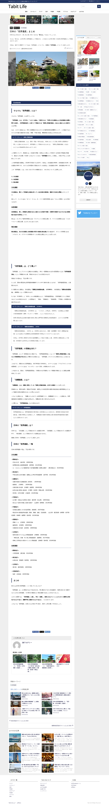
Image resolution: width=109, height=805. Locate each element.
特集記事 (42, 785)
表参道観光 (81, 94)
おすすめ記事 (43, 787)
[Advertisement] (41, 94)
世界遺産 (24, 27)
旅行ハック (16, 27)
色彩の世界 (81, 124)
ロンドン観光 (90, 124)
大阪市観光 (81, 139)
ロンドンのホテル (83, 154)
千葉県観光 (95, 115)
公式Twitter (73, 785)
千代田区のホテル (83, 130)
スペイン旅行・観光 (94, 89)
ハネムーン (89, 133)
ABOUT (88, 199)
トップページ (43, 790)
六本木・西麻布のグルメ (91, 109)
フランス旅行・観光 (83, 145)
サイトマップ (43, 783)
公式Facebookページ (76, 783)
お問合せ (73, 787)
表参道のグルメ (90, 100)
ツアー (80, 127)
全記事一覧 (42, 789)
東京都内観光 (91, 136)
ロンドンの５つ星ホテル (84, 148)
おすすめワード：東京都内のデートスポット (90, 1)
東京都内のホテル (83, 103)
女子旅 (86, 151)
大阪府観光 (81, 133)
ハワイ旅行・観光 (83, 89)
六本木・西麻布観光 (91, 142)
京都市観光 (89, 94)
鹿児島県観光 (93, 154)
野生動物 (81, 109)
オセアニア (73, 11)
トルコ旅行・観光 (90, 121)
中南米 (52, 11)
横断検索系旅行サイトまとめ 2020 (61, 725)
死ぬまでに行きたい (89, 106)
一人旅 (80, 106)
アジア (40, 11)
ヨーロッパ (33, 11)
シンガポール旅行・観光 (84, 115)
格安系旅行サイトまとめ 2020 (19, 720)
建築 (94, 148)
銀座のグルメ (94, 151)
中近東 (58, 11)
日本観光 (81, 121)
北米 (46, 11)
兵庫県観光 (81, 100)
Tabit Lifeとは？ (12, 802)
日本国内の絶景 (82, 112)
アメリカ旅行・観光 (89, 127)
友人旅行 (89, 139)
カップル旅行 (82, 157)
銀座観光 (92, 118)
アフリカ (65, 11)
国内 (26, 11)
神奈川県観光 (82, 136)
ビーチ (80, 151)
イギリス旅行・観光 (94, 103)
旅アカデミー (70, 48)
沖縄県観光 (81, 142)
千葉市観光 (92, 130)
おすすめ (81, 11)
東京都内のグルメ (83, 118)
